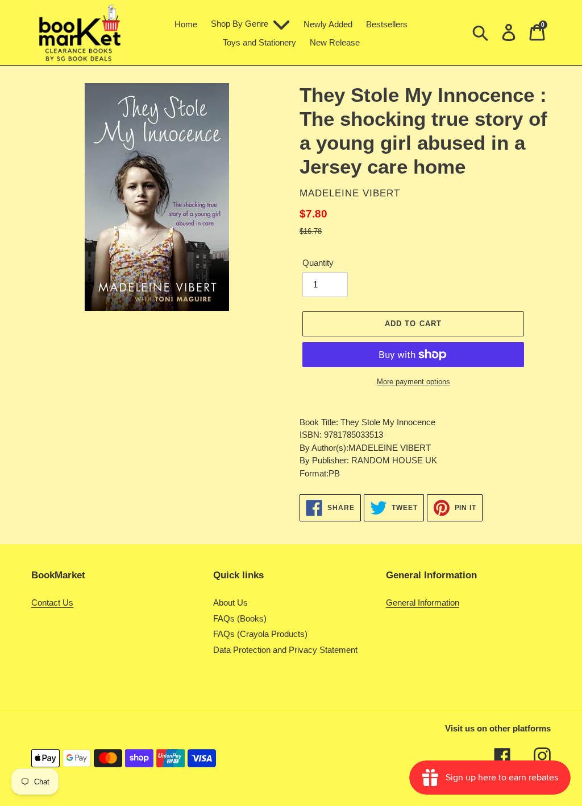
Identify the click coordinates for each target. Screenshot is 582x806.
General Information (422, 602)
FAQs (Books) (240, 618)
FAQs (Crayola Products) (260, 634)
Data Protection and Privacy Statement (285, 650)
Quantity (318, 263)
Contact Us (52, 602)
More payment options (413, 381)
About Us (230, 602)
